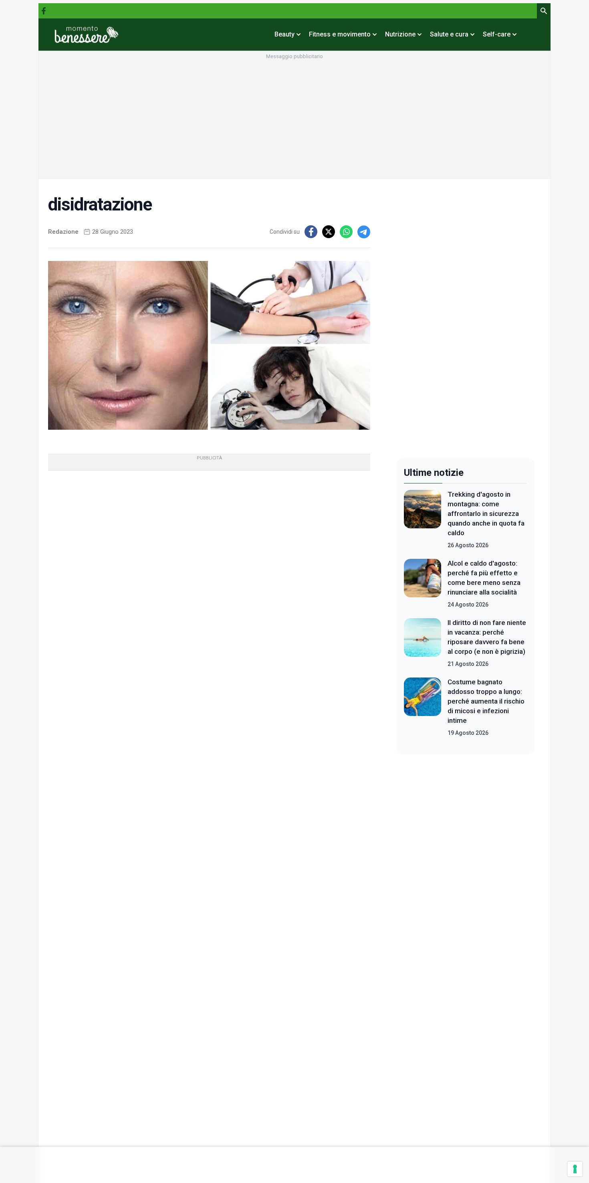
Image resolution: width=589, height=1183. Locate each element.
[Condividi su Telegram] (363, 231)
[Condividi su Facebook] (311, 231)
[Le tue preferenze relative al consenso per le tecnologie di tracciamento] (575, 1169)
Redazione (63, 231)
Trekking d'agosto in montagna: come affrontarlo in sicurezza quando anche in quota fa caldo (486, 513)
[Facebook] (43, 10)
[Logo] (86, 34)
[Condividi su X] (328, 231)
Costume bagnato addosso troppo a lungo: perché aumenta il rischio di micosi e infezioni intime (486, 701)
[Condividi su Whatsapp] (346, 231)
